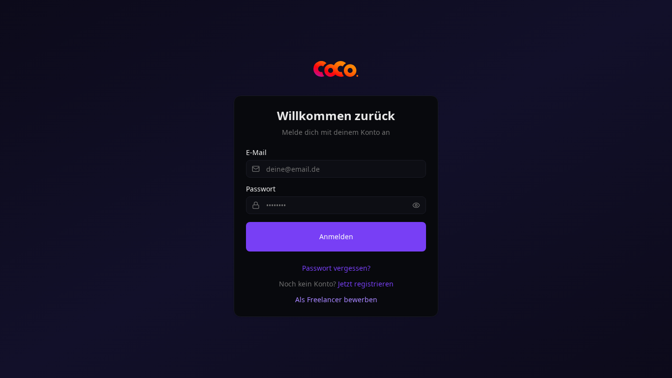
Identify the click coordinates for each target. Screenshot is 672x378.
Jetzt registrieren (366, 283)
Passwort (260, 189)
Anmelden (336, 236)
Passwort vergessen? (336, 268)
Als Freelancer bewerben (336, 299)
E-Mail (256, 152)
